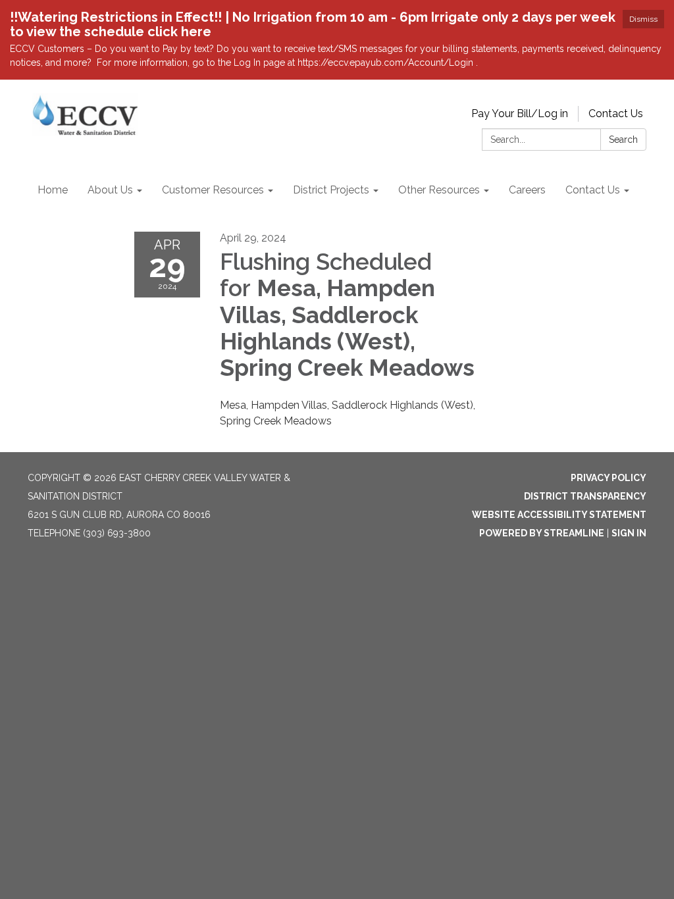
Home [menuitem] (53, 190)
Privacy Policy (608, 478)
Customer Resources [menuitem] (213, 190)
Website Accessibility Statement (559, 514)
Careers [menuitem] (527, 190)
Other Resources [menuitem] (439, 190)
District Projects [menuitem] (331, 190)
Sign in (628, 533)
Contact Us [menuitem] (592, 190)
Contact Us (615, 113)
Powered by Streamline (541, 533)
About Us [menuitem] (110, 190)
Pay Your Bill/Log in (519, 113)
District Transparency (585, 496)
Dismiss (643, 19)
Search (623, 139)
